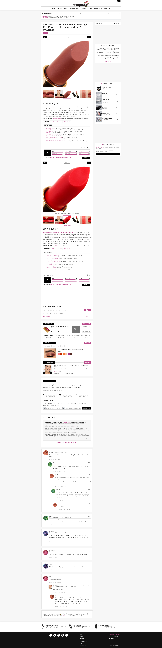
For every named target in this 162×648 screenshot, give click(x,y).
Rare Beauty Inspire (50, 266)
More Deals (108, 154)
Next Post (88, 316)
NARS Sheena (49, 132)
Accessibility (83, 645)
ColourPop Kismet (50, 264)
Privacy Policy (83, 641)
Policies (82, 638)
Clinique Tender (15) (50, 131)
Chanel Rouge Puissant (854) (52, 263)
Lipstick (49, 313)
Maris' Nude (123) (49, 148)
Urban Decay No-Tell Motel (52, 260)
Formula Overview (57, 118)
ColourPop (45, 17)
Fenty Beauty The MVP (51, 267)
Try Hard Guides (113, 636)
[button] (54, 8)
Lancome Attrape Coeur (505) (53, 258)
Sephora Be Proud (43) (51, 129)
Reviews (45, 32)
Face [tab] (58, 346)
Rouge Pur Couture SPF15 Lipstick (60, 326)
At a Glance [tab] (47, 346)
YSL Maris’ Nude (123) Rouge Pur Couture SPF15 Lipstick (60, 107)
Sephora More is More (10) (52, 257)
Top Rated (86, 329)
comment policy (67, 422)
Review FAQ (87, 362)
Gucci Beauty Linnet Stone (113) (53, 142)
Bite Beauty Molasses (51, 128)
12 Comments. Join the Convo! (52, 307)
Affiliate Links (56, 32)
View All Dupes (86, 124)
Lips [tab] (62, 346)
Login (118, 1)
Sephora (52, 157)
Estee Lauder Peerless (51, 136)
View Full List (107, 61)
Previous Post (47, 316)
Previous (88, 37)
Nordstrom (59, 157)
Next (90, 37)
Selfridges (65, 157)
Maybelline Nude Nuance (52, 139)
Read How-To (65, 357)
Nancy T (55, 462)
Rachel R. (51, 451)
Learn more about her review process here (64, 373)
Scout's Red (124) (49, 275)
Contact (82, 636)
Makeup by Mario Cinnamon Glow (54, 137)
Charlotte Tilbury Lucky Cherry (53, 261)
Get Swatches (86, 408)
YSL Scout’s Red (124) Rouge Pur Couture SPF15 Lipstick (60, 232)
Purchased (62, 32)
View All (55, 13)
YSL (52, 313)
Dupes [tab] (47, 121)
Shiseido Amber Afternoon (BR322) (54, 134)
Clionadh (44, 16)
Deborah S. (52, 531)
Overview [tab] (57, 121)
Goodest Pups (112, 638)
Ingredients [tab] (67, 121)
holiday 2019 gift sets (59, 313)
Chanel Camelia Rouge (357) (52, 255)
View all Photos (82, 357)
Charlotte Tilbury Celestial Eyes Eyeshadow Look (70, 349)
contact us (75, 426)
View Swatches (78, 124)
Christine (76, 32)
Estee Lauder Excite (50, 269)
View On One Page (67, 100)
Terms (81, 643)
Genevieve (52, 550)
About (81, 634)
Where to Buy (86, 157)
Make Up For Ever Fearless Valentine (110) (55, 140)
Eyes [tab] (54, 346)
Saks (70, 157)
